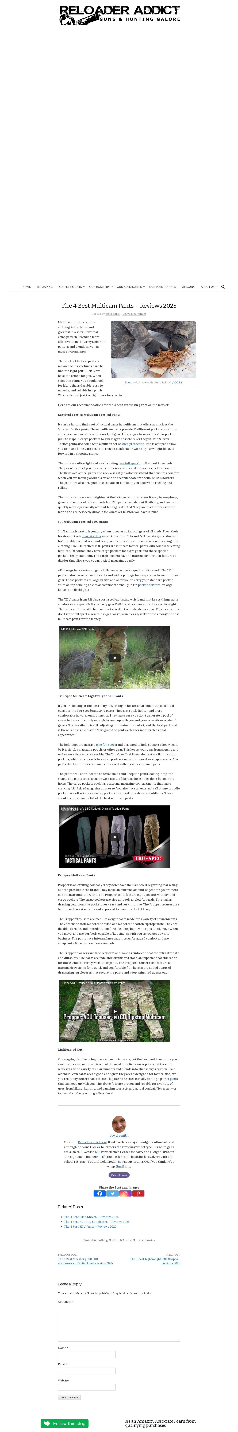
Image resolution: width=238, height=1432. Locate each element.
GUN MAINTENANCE (162, 286)
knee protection (132, 444)
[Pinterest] (138, 1193)
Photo (128, 382)
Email (62, 1364)
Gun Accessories (144, 1240)
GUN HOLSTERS (99, 286)
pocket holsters (149, 585)
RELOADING (45, 286)
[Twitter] (112, 1193)
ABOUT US (207, 286)
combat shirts (91, 536)
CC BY (178, 382)
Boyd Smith (112, 313)
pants (174, 1079)
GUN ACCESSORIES (129, 286)
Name (63, 1348)
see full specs (129, 463)
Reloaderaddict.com (92, 1142)
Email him (123, 1166)
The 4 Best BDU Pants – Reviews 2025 (90, 1226)
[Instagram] (125, 1193)
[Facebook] (100, 1193)
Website (63, 1380)
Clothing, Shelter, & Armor (114, 1240)
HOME (26, 286)
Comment (66, 1301)
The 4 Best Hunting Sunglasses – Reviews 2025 (97, 1222)
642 (97, 1152)
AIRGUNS (188, 286)
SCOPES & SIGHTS (70, 286)
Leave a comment (134, 313)
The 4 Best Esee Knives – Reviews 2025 (91, 1217)
